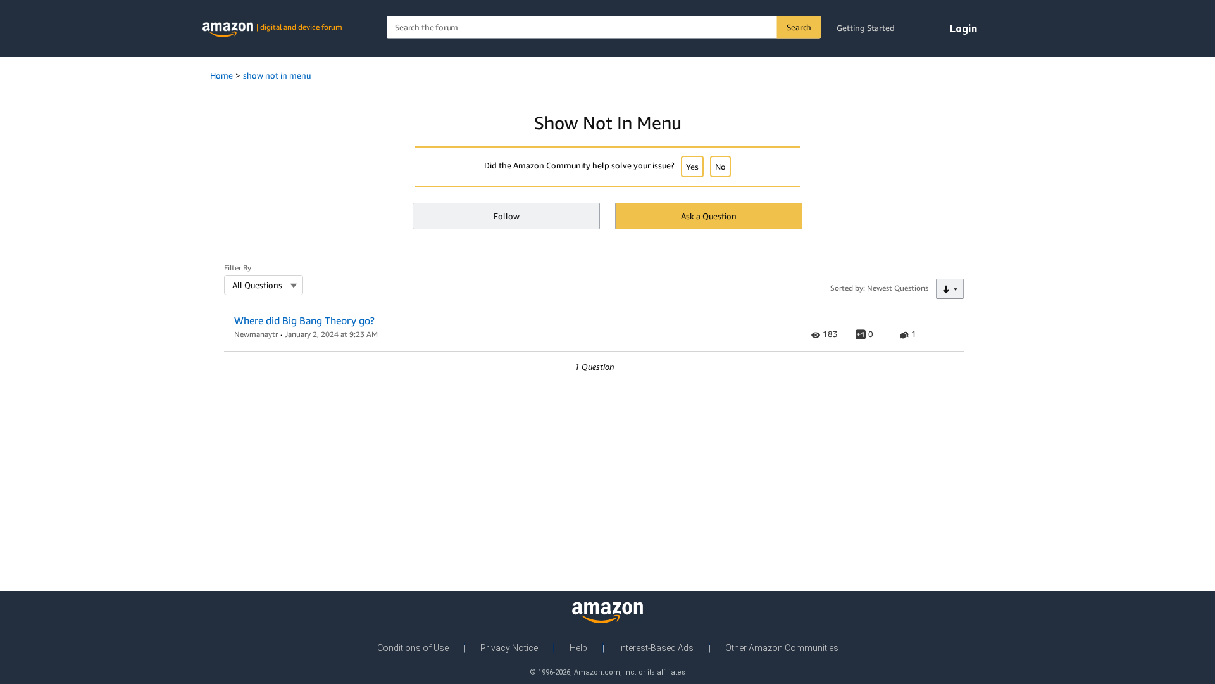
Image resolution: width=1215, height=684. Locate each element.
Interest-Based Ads (656, 648)
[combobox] (604, 27)
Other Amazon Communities (781, 648)
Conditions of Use (413, 648)
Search (799, 27)
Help (578, 648)
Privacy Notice (509, 648)
